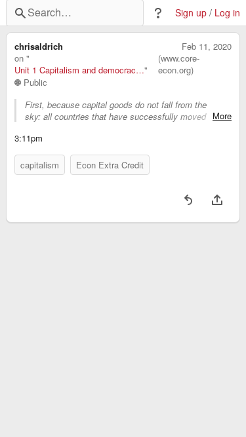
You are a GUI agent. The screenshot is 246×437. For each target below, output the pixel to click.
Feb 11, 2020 (207, 46)
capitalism (39, 165)
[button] (158, 13)
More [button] (222, 116)
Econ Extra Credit (110, 165)
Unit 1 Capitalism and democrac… (79, 70)
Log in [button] (227, 13)
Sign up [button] (191, 13)
